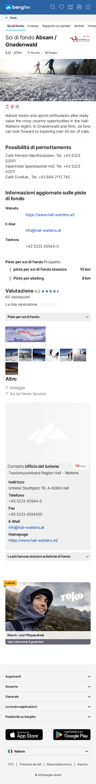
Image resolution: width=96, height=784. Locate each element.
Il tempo (33, 26)
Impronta (82, 764)
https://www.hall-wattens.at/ (50, 215)
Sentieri (79, 26)
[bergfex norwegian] (17, 107)
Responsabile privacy (59, 764)
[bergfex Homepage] (17, 7)
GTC (11, 764)
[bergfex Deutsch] (7, 107)
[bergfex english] (12, 107)
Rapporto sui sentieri (56, 26)
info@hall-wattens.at (43, 230)
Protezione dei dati (30, 764)
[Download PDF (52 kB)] (25, 337)
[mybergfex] (79, 7)
